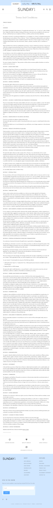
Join (6, 492)
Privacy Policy (38, 241)
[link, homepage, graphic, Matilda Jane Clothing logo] (36, 3)
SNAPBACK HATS (27, 468)
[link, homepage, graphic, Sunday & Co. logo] (16, 3)
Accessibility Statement (45, 472)
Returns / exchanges (44, 465)
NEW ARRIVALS (27, 461)
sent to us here (26, 429)
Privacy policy (42, 470)
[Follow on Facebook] (3, 499)
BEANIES (26, 470)
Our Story (41, 463)
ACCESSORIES (27, 472)
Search (41, 461)
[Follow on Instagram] (6, 499)
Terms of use (42, 468)
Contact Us (42, 475)
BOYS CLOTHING (27, 463)
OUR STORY (26, 475)
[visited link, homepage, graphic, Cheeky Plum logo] (26, 3)
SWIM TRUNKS (27, 465)
